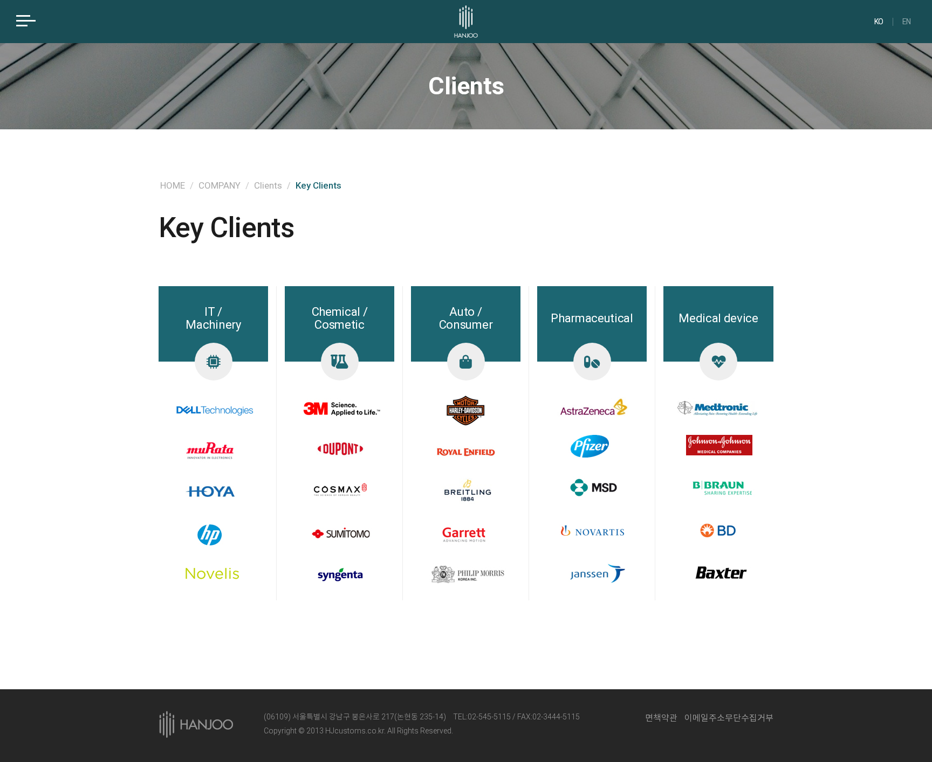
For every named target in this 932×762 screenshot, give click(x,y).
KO (878, 22)
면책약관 (661, 718)
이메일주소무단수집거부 (728, 718)
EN (906, 22)
